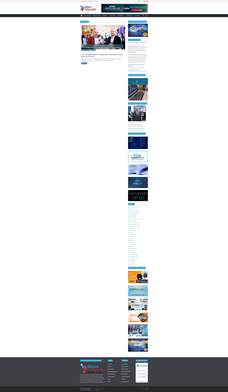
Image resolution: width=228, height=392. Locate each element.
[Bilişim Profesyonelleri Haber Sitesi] (81, 15)
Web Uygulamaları (131, 256)
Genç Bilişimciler (131, 230)
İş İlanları (123, 379)
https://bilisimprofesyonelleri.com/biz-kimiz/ (136, 67)
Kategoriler (120, 15)
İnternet (129, 232)
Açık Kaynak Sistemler (132, 207)
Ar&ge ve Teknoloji (131, 213)
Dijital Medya (130, 228)
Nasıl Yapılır (130, 246)
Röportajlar (93, 50)
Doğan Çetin (90, 52)
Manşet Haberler (125, 369)
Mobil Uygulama (131, 244)
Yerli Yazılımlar (87, 15)
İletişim (109, 381)
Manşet (129, 240)
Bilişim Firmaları (97, 15)
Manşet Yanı (130, 242)
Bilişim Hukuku (131, 220)
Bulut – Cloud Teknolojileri (133, 226)
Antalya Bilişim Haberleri (132, 211)
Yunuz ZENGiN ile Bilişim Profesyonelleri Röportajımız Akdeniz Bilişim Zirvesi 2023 (102, 55)
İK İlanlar (137, 15)
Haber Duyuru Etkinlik (126, 371)
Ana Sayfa (110, 364)
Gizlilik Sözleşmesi (111, 374)
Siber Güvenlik (130, 252)
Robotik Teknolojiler (132, 248)
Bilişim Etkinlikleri (131, 214)
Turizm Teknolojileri (132, 254)
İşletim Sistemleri (131, 236)
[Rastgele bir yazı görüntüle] (146, 15)
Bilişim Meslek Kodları (132, 222)
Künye (109, 379)
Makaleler (112, 15)
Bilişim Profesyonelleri (86, 50)
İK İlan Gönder (110, 369)
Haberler (104, 15)
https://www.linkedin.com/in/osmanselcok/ (136, 129)
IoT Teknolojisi (131, 234)
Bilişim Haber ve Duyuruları (133, 218)
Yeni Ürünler (130, 262)
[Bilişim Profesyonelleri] (93, 363)
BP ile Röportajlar (125, 381)
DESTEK (98, 382)
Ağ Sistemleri (130, 209)
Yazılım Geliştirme (131, 260)
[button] (107, 16)
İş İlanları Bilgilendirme (112, 371)
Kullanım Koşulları (111, 376)
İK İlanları (110, 366)
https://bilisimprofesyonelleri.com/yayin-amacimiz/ (137, 71)
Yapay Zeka (130, 258)
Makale (129, 238)
